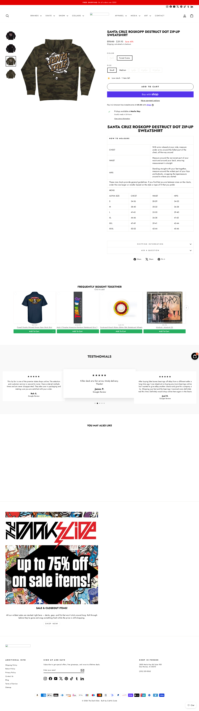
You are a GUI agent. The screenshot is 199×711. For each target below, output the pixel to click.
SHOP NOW (51, 623)
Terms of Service (11, 684)
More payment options (150, 100)
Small (112, 70)
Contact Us (9, 676)
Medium (122, 70)
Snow (62, 15)
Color (110, 53)
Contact (159, 15)
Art (146, 15)
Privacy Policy (10, 672)
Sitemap (8, 687)
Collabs (77, 15)
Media (134, 15)
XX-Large (156, 70)
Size (109, 65)
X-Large (144, 70)
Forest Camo (124, 58)
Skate (49, 15)
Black (112, 58)
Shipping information (150, 244)
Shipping (110, 44)
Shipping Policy (11, 665)
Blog (7, 680)
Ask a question (150, 250)
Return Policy (10, 669)
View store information (122, 119)
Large (133, 70)
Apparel (120, 15)
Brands (35, 15)
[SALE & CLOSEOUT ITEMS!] (51, 558)
